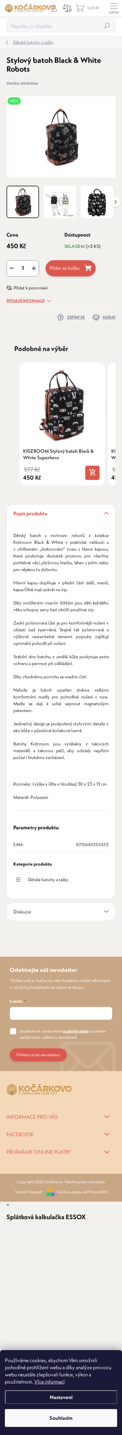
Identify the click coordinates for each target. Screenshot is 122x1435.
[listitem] (62, 423)
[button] (13, 424)
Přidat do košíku (64, 268)
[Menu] (114, 8)
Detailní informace (26, 300)
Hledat (107, 25)
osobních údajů (76, 1031)
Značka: (22, 83)
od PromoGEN (95, 1191)
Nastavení (61, 1397)
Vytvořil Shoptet (28, 1191)
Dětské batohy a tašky (48, 879)
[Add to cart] (92, 473)
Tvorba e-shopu (69, 1191)
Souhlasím (61, 1418)
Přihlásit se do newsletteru (38, 1054)
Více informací (49, 1381)
